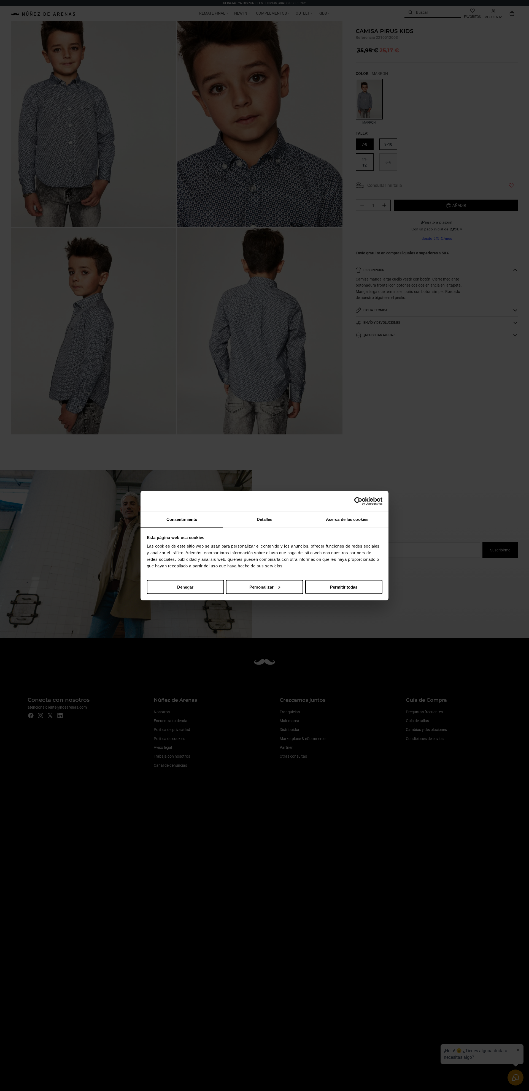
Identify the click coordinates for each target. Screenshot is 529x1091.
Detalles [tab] (264, 519)
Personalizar (261, 586)
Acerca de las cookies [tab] (347, 519)
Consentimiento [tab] (181, 519)
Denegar (185, 586)
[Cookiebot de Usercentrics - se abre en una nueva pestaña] (358, 501)
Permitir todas (343, 586)
